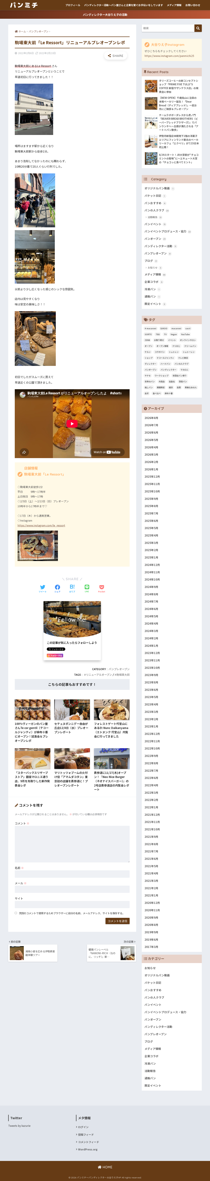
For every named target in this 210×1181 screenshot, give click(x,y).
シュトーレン (189, 351)
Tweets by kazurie (19, 1126)
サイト (19, 898)
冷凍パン (152, 289)
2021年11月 (152, 822)
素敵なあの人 (191, 387)
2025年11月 (152, 484)
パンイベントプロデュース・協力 (168, 231)
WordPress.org (87, 1149)
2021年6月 (151, 859)
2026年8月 (151, 418)
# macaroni (150, 328)
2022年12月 (152, 734)
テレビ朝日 (183, 357)
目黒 (179, 387)
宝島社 (172, 381)
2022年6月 (151, 778)
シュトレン (174, 351)
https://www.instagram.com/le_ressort (41, 525)
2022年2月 (151, 800)
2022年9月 (151, 756)
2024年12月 (152, 565)
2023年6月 (151, 690)
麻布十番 (169, 393)
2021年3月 (151, 881)
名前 (19, 868)
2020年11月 (152, 910)
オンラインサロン (188, 340)
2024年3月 (151, 631)
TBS (158, 334)
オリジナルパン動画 (159, 188)
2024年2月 (151, 638)
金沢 (147, 393)
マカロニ (184, 369)
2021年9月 (151, 837)
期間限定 (161, 387)
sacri (187, 328)
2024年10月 (152, 579)
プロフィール (72, 5)
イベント (172, 340)
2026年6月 (151, 432)
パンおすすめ (155, 203)
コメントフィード (88, 1142)
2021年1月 (151, 895)
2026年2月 (151, 462)
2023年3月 (151, 712)
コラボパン (160, 351)
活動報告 (154, 217)
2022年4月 (151, 785)
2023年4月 (151, 704)
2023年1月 (151, 726)
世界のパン (150, 381)
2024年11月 (152, 572)
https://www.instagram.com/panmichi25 (169, 56)
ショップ (149, 357)
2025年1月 (151, 557)
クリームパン (190, 346)
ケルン (148, 351)
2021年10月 (152, 829)
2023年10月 (152, 668)
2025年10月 (152, 491)
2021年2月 (151, 888)
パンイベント (155, 224)
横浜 (171, 387)
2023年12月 (152, 653)
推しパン (149, 387)
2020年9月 (151, 917)
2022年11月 (152, 741)
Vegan (174, 334)
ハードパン (165, 363)
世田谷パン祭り (180, 375)
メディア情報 (174, 5)
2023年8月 (151, 682)
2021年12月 (152, 815)
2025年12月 (152, 476)
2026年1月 (151, 469)
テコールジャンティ (165, 357)
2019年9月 (151, 932)
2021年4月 (151, 873)
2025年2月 (151, 550)
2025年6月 (151, 521)
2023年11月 (152, 660)
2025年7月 (151, 513)
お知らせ (154, 267)
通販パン (152, 296)
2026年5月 (151, 440)
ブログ (151, 261)
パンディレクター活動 (160, 246)
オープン (148, 346)
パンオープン (155, 239)
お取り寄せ (159, 340)
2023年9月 (151, 675)
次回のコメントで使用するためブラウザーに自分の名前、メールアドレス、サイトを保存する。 (72, 913)
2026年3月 (151, 454)
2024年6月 (151, 609)
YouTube (185, 334)
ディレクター (150, 363)
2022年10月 (152, 748)
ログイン (83, 1127)
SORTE (148, 334)
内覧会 (162, 381)
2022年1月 (151, 807)
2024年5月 (151, 616)
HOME (107, 1167)
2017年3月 (151, 947)
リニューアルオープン (99, 674)
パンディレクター (168, 369)
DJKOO (163, 328)
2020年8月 (151, 925)
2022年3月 (151, 793)
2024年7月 (151, 601)
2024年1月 (151, 646)
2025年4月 (151, 535)
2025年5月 (151, 528)
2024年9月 (151, 587)
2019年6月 (151, 940)
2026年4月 (151, 447)
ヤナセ (148, 375)
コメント (22, 823)
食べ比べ (157, 393)
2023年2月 (151, 719)
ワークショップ (161, 375)
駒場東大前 (123, 674)
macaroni (176, 328)
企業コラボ (153, 282)
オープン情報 (162, 346)
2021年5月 (151, 866)
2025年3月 (151, 543)
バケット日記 (155, 196)
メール (21, 883)
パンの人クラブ (157, 210)
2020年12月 (152, 903)
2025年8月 (151, 506)
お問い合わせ (192, 5)
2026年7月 (151, 425)
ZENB (147, 340)
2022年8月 (151, 763)
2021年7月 (151, 851)
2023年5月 (151, 697)
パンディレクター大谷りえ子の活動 (105, 14)
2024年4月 (151, 623)
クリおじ (176, 346)
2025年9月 (151, 499)
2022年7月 (151, 771)
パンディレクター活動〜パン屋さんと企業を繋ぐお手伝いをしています (123, 5)
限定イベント (155, 304)
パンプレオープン (119, 669)
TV (165, 334)
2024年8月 (151, 594)
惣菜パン (183, 381)
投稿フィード (86, 1134)
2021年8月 (151, 844)
